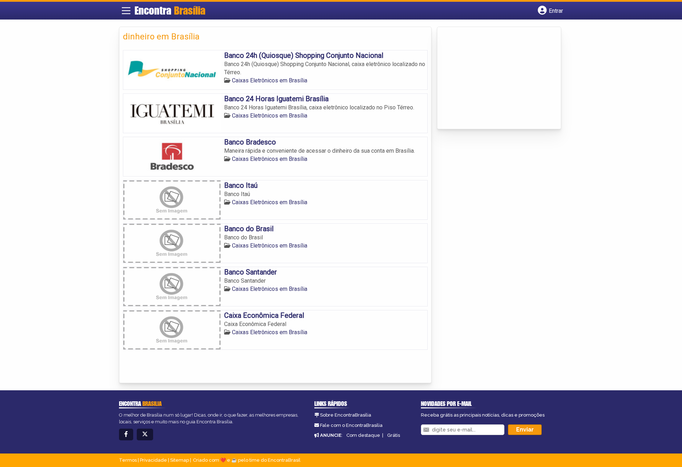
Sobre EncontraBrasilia (345, 415)
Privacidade (153, 460)
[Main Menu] (126, 11)
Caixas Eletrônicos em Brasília (269, 80)
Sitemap (179, 460)
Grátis (393, 435)
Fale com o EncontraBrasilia (351, 425)
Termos (128, 460)
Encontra (170, 10)
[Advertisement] (494, 78)
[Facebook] (126, 434)
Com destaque (363, 435)
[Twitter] (145, 434)
